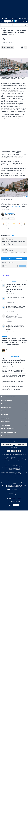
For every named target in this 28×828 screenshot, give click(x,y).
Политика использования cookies (14, 478)
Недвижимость (5, 18)
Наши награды (5, 418)
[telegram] (8, 451)
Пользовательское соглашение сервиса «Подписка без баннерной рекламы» (14, 483)
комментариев (9, 47)
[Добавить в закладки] (22, 47)
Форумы (24, 18)
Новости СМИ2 (5, 275)
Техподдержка (5, 425)
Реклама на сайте (6, 407)
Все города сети (5, 435)
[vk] (12, 451)
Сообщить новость (6, 400)
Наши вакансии (5, 421)
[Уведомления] (23, 21)
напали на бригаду (15, 206)
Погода (19, 18)
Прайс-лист (4, 411)
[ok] (19, 451)
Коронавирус (11, 218)
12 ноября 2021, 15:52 (5, 42)
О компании (4, 414)
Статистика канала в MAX (8, 432)
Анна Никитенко (9, 213)
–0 (25, 246)
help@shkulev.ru (17, 469)
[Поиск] (19, 21)
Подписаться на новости (8, 396)
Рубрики (3, 404)
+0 (21, 246)
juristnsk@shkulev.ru (16, 468)
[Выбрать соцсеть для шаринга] (25, 47)
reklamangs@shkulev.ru (20, 473)
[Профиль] (26, 21)
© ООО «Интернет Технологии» (14, 501)
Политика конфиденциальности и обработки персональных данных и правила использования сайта (14, 486)
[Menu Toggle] (1, 21)
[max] (15, 451)
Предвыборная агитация (8, 428)
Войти (6, 266)
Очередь (4, 218)
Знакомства (13, 18)
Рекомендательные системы (14, 480)
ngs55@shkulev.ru (20, 466)
